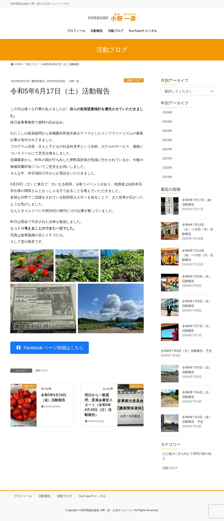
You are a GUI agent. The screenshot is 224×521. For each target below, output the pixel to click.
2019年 (167, 177)
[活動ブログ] (23, 400)
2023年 (167, 140)
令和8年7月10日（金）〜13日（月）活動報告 (197, 255)
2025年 (167, 121)
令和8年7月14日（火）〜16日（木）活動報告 (197, 229)
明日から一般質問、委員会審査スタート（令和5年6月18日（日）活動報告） (99, 405)
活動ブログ (134, 80)
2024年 (167, 130)
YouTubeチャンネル (92, 496)
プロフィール (23, 496)
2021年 (167, 158)
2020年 (167, 167)
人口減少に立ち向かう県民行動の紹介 (186, 456)
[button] (49, 348)
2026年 (167, 112)
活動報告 (44, 496)
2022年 (167, 149)
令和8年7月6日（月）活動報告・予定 (186, 351)
